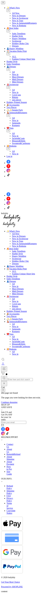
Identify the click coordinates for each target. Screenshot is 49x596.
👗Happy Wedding (15, 48)
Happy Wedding (19, 38)
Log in (9, 156)
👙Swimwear (13, 84)
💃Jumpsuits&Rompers (17, 112)
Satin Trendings (18, 33)
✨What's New (13, 8)
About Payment (10, 462)
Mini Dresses (17, 82)
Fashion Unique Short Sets (23, 59)
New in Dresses (19, 15)
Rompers (16, 125)
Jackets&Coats (18, 138)
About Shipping (10, 458)
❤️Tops (10, 128)
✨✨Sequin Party (15, 110)
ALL (14, 56)
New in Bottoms (19, 25)
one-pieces (16, 100)
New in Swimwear (20, 18)
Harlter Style (17, 36)
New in (15, 74)
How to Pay (9, 467)
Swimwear (16, 41)
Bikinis (15, 97)
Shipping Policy (10, 492)
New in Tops (17, 20)
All (13, 72)
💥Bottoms (11, 146)
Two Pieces (11, 107)
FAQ (9, 496)
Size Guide (9, 472)
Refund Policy (10, 487)
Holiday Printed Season (17, 102)
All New (15, 13)
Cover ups (16, 95)
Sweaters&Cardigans (21, 143)
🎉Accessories (13, 105)
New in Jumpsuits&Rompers (24, 23)
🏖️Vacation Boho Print (17, 51)
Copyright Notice (11, 511)
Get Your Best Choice (10, 582)
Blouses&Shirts (18, 141)
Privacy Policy (10, 499)
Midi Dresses (17, 79)
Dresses (15, 46)
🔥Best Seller (13, 28)
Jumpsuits (16, 123)
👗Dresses (11, 66)
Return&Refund (13, 454)
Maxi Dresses (18, 77)
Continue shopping (9, 402)
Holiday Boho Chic (20, 43)
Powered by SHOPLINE (12, 587)
